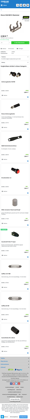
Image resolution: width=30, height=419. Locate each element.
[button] (2, 416)
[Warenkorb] (27, 5)
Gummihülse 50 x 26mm (8, 338)
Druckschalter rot (6, 178)
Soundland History (11, 396)
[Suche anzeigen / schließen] (17, 5)
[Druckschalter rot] (15, 170)
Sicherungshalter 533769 (8, 82)
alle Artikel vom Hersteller (25, 20)
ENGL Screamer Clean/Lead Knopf (10, 210)
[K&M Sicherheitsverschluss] (15, 138)
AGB (19, 394)
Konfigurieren (23, 416)
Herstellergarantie (11, 389)
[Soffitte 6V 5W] (15, 298)
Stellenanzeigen (19, 396)
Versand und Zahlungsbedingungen (9, 394)
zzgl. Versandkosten (9, 38)
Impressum (24, 394)
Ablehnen (5, 416)
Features (3, 56)
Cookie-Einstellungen (9, 387)
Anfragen (20, 48)
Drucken (12, 48)
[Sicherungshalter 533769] (15, 74)
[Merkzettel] (21, 5)
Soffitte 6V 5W (5, 306)
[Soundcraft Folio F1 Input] (15, 234)
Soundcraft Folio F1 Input (8, 242)
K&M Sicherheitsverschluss (8, 146)
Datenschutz (19, 389)
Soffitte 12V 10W (5, 274)
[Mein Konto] (24, 5)
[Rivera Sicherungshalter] (15, 106)
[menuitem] (3, 5)
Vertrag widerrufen (15, 399)
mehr (19, 59)
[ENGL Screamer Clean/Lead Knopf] (15, 202)
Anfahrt (22, 387)
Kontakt (17, 387)
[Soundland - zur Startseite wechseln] (5, 2)
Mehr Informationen (15, 412)
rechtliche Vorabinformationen (14, 392)
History (3, 62)
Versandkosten (24, 373)
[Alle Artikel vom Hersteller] (26, 17)
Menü (5, 5)
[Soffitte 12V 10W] (15, 266)
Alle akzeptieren (14, 416)
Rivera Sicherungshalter (8, 114)
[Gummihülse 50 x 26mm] (15, 330)
